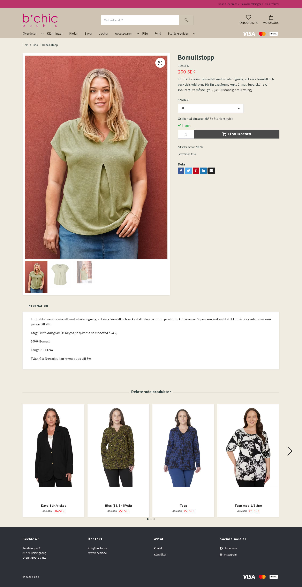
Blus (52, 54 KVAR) (118, 505)
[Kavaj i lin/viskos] (53, 452)
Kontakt (159, 548)
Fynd (157, 33)
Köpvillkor (160, 554)
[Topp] (183, 452)
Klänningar (55, 33)
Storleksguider (178, 33)
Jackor (103, 33)
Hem (25, 45)
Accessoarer (123, 33)
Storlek (183, 100)
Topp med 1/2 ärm (248, 505)
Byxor (88, 33)
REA (145, 33)
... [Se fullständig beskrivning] (231, 90)
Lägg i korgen (239, 134)
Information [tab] (38, 305)
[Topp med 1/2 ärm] (248, 452)
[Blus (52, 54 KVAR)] (118, 452)
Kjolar (73, 33)
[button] (42, 35)
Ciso (35, 45)
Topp (183, 505)
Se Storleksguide (221, 118)
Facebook (230, 548)
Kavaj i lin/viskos (53, 505)
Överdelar (30, 33)
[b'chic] (40, 20)
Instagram (230, 554)
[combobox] (211, 108)
